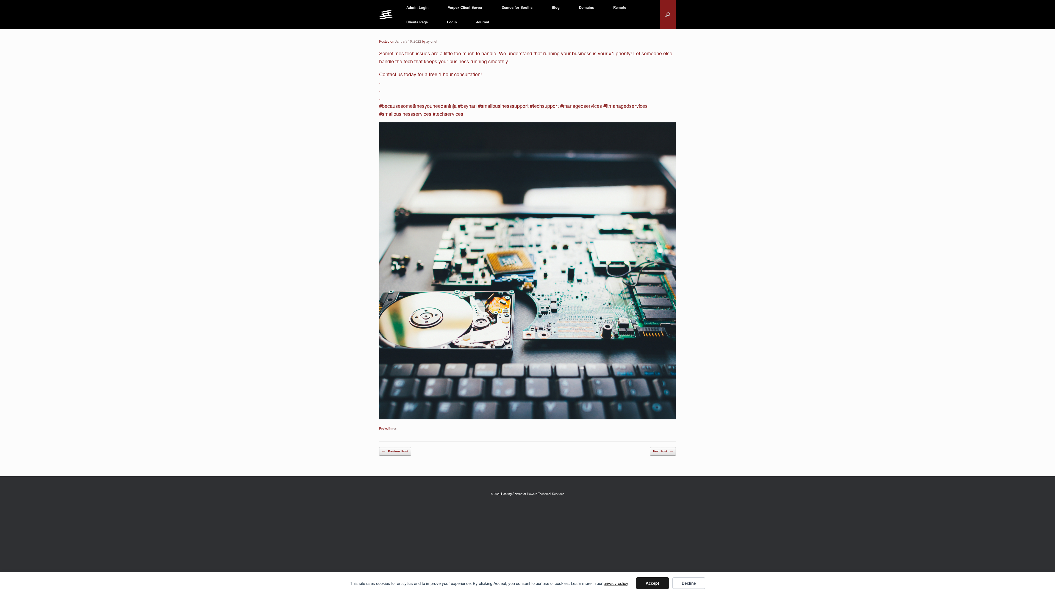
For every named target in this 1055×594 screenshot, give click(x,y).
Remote (619, 7)
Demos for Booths (517, 7)
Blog (556, 7)
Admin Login (417, 7)
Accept (652, 583)
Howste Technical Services (545, 493)
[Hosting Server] (386, 14)
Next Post (663, 451)
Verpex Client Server (465, 7)
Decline (689, 583)
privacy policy (616, 583)
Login (452, 21)
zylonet (431, 41)
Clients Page (417, 21)
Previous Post (395, 451)
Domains (586, 7)
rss (394, 428)
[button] (668, 14)
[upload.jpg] (527, 417)
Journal (482, 21)
